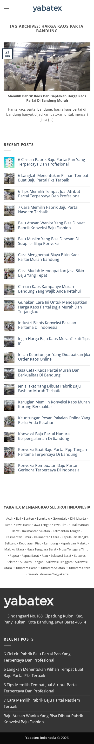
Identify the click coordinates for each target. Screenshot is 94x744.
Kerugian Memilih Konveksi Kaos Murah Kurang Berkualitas (54, 404)
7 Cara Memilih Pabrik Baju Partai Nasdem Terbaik (48, 209)
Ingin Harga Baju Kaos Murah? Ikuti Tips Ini (54, 341)
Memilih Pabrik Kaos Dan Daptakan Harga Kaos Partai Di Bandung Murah (47, 98)
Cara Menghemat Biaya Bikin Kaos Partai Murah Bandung (49, 257)
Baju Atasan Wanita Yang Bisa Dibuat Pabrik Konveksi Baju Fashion (51, 225)
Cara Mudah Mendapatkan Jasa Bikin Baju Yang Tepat (51, 273)
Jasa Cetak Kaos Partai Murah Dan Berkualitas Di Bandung (49, 372)
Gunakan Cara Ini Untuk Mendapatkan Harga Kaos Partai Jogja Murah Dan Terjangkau (52, 307)
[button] (6, 8)
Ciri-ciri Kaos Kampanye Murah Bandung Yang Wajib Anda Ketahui (49, 289)
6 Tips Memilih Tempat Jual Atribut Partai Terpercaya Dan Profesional (49, 193)
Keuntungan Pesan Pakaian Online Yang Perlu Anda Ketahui (54, 420)
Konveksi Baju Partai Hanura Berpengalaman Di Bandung (44, 436)
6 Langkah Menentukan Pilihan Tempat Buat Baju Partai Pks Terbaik (53, 177)
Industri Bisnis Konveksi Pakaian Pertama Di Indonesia (47, 325)
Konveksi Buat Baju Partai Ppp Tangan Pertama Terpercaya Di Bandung (52, 451)
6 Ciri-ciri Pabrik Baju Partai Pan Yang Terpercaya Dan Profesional (51, 162)
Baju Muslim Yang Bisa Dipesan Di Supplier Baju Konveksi (48, 241)
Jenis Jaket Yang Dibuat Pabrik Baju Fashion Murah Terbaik (49, 388)
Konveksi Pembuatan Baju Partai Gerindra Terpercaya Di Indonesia (49, 467)
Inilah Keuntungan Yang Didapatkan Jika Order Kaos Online (54, 357)
